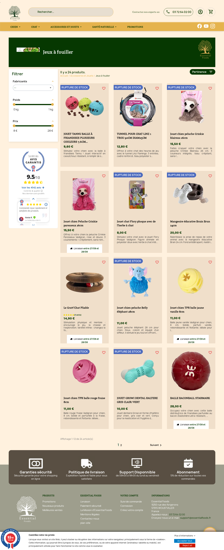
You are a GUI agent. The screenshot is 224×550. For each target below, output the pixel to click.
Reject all (187, 545)
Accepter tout (184, 540)
